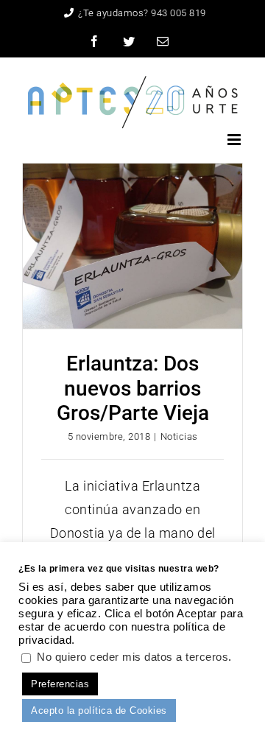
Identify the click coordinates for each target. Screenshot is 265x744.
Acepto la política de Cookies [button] (99, 710)
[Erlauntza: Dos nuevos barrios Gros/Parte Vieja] (132, 246)
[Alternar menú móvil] (235, 139)
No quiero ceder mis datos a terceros (132, 657)
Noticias (179, 436)
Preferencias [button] (60, 683)
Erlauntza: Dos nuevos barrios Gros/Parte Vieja (133, 388)
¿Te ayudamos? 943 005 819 (142, 12)
